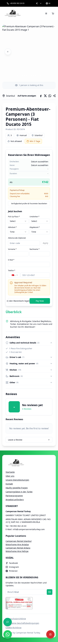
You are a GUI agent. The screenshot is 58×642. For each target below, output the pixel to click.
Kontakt (9, 483)
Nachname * (35, 249)
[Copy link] (54, 95)
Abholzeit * (12, 227)
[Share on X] (45, 95)
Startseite (10, 472)
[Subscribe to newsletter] (49, 592)
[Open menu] (46, 13)
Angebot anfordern (15, 499)
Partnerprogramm (14, 495)
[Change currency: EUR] (39, 3)
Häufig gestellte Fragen (17, 487)
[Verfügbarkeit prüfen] (50, 634)
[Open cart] (53, 13)
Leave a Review (15, 439)
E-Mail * (11, 260)
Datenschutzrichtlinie (16, 618)
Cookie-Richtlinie (13, 627)
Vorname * (12, 249)
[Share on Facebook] (40, 95)
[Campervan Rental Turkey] (12, 13)
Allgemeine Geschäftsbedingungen (22, 623)
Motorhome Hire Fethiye (17, 551)
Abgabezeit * (35, 227)
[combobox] (18, 221)
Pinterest (13, 571)
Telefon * (11, 270)
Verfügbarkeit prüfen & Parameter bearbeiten (29, 203)
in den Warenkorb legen (18, 301)
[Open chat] (7, 622)
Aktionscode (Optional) (17, 238)
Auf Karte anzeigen (27, 95)
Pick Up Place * (14, 216)
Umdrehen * (34, 216)
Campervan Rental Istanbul (19, 541)
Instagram (14, 567)
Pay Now (40, 301)
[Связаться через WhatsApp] (7, 634)
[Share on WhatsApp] (49, 95)
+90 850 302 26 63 (17, 526)
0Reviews (26, 408)
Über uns (10, 476)
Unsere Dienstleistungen (17, 480)
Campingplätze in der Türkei (19, 491)
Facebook (13, 563)
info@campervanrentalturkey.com (29, 529)
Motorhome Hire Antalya (17, 544)
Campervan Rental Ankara (18, 548)
